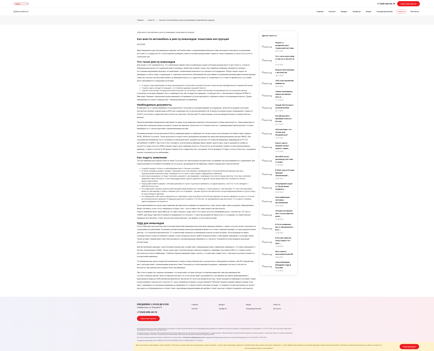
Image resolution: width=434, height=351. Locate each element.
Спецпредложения (384, 11)
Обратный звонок (408, 4)
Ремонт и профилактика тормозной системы (284, 45)
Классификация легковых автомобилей (282, 200)
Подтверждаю (409, 346)
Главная (319, 11)
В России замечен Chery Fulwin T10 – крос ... (283, 240)
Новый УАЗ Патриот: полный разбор (284, 106)
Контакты (414, 11)
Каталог (332, 11)
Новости (401, 11)
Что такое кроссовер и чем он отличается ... (284, 59)
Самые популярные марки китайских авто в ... (283, 94)
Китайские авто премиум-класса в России (283, 118)
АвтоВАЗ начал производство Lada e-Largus (284, 159)
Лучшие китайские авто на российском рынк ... (284, 213)
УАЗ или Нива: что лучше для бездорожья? (283, 132)
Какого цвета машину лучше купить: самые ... (282, 145)
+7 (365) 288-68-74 (147, 312)
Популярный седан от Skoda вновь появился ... (283, 186)
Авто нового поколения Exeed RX (284, 252)
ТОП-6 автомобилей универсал (284, 81)
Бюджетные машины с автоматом (284, 71)
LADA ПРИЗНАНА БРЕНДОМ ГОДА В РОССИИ (283, 265)
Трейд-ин (356, 11)
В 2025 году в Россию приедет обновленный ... (284, 173)
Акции (368, 11)
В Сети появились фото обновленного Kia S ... (284, 227)
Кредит (344, 11)
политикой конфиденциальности (193, 337)
